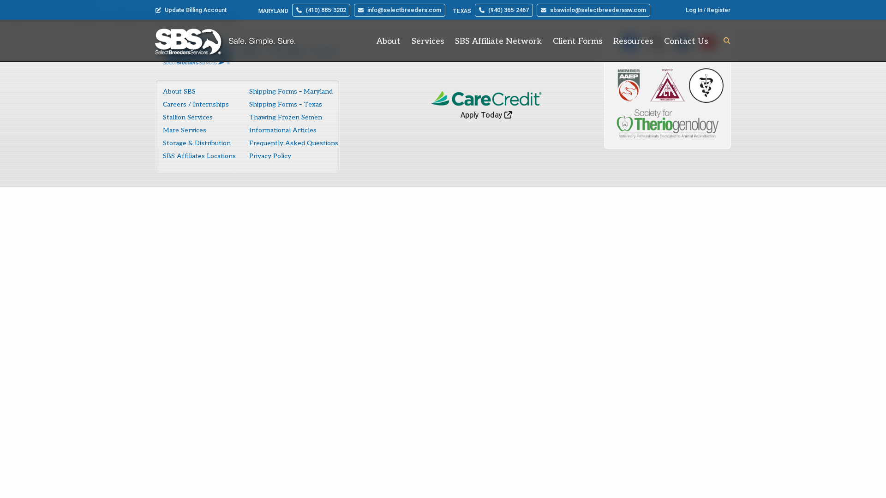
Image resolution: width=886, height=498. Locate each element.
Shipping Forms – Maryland (291, 91)
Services (428, 41)
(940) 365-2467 (508, 10)
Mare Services (184, 130)
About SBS (179, 91)
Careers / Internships (196, 104)
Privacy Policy (270, 156)
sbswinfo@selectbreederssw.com (598, 10)
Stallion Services (188, 117)
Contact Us (686, 41)
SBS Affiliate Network (498, 41)
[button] (727, 40)
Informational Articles (283, 130)
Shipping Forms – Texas (285, 104)
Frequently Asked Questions (293, 143)
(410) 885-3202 (325, 10)
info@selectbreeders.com (404, 10)
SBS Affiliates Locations (199, 156)
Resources (633, 41)
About (389, 41)
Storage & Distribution (197, 143)
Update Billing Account (196, 10)
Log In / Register (708, 10)
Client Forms (577, 41)
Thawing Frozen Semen (285, 117)
